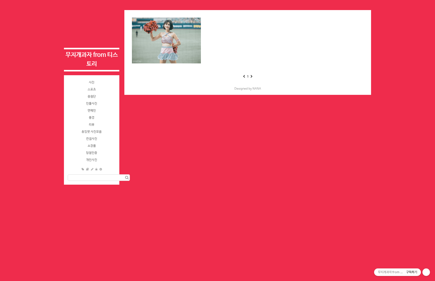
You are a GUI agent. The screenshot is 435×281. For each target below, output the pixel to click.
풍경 (91, 117)
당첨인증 (91, 153)
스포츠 (92, 89)
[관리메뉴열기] (426, 272)
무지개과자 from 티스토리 (91, 59)
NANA (256, 89)
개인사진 (91, 160)
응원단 (92, 96)
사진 (91, 82)
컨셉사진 (91, 139)
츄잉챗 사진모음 (92, 132)
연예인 (92, 110)
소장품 (92, 146)
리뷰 (91, 125)
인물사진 (91, 103)
